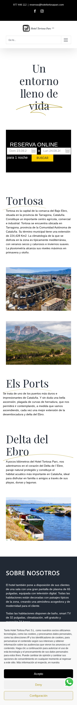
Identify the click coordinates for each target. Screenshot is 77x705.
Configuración (38, 695)
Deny (38, 684)
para (10, 158)
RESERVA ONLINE (34, 145)
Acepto (38, 673)
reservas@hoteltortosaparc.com (47, 4)
